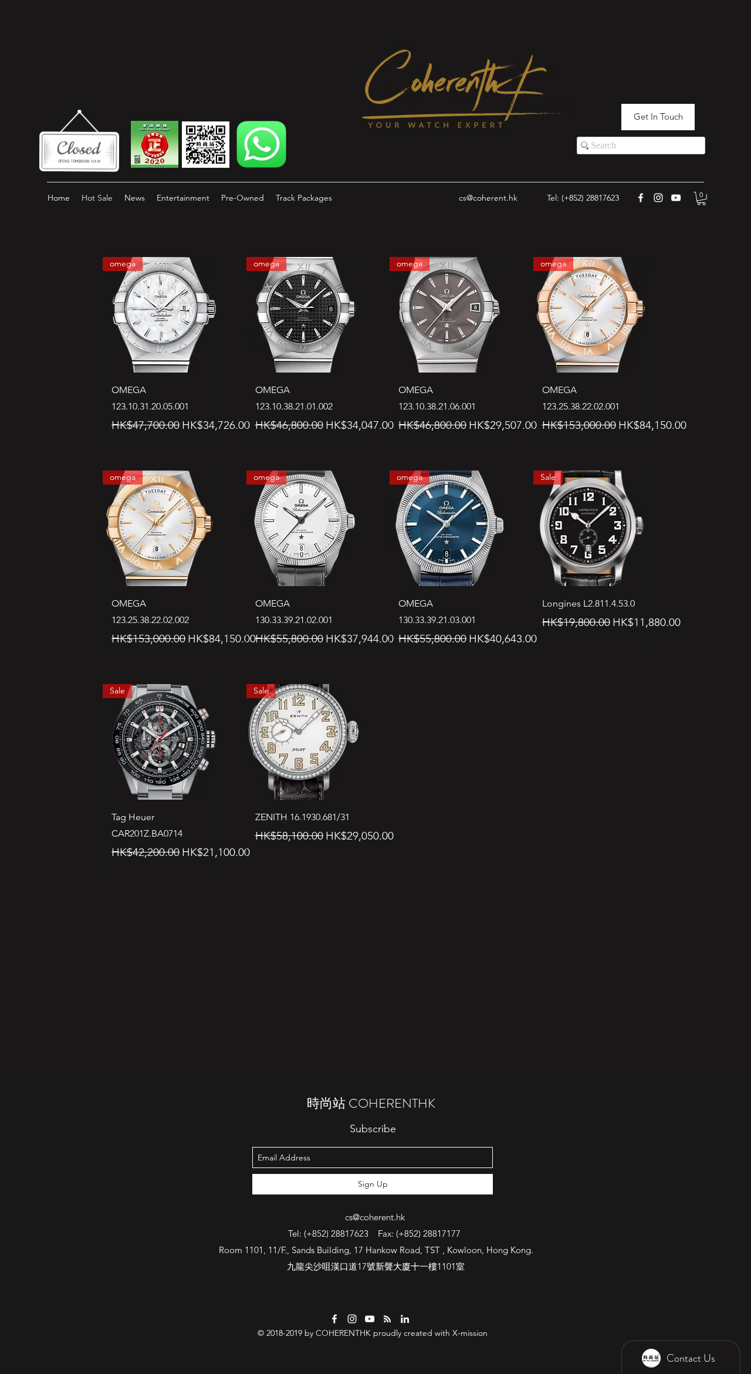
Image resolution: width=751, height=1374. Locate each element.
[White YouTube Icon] (676, 198)
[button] (701, 198)
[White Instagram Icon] (658, 198)
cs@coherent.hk (488, 197)
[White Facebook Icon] (641, 198)
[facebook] (334, 1319)
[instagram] (352, 1319)
